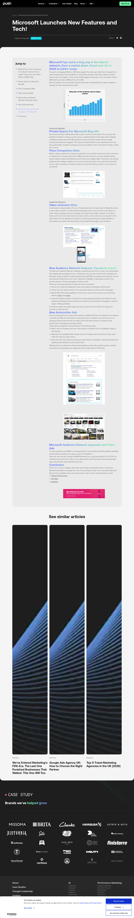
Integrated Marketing (104, 885)
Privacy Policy (96, 903)
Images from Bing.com (57, 202)
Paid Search (101, 894)
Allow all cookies (118, 901)
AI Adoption (72, 888)
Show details (28, 908)
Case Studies (66, 3)
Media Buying (102, 890)
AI (69, 883)
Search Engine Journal (59, 476)
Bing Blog (54, 479)
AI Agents (71, 892)
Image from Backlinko (57, 128)
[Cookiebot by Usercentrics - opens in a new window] (12, 914)
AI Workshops (72, 894)
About (15, 883)
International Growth (104, 888)
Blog (75, 3)
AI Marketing (72, 885)
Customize (117, 907)
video (59, 295)
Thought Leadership (22, 891)
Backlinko (54, 482)
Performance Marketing (110, 883)
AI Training (71, 890)
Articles (14, 15)
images (67, 295)
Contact (16, 895)
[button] (42, 3)
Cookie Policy (84, 903)
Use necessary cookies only (119, 913)
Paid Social (101, 892)
